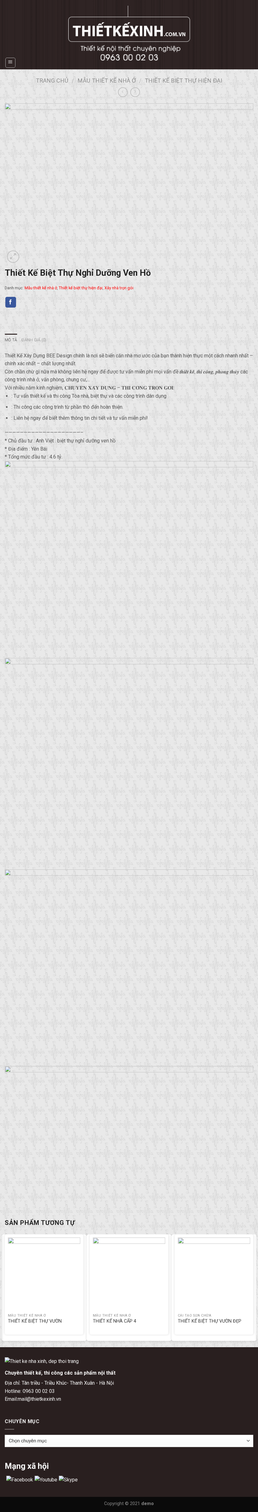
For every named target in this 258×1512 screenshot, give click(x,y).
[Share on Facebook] (10, 302)
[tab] (11, 340)
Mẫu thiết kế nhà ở (106, 80)
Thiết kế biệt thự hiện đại (183, 80)
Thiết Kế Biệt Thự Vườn (35, 1321)
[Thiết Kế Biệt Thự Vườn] (44, 1274)
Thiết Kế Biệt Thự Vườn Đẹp (209, 1321)
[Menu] (10, 63)
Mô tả (11, 340)
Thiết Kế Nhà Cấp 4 (114, 1321)
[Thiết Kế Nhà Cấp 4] (129, 1274)
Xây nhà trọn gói (118, 288)
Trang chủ (52, 80)
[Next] (253, 1290)
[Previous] (5, 1290)
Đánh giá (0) (33, 340)
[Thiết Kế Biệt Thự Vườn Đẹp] (214, 1274)
